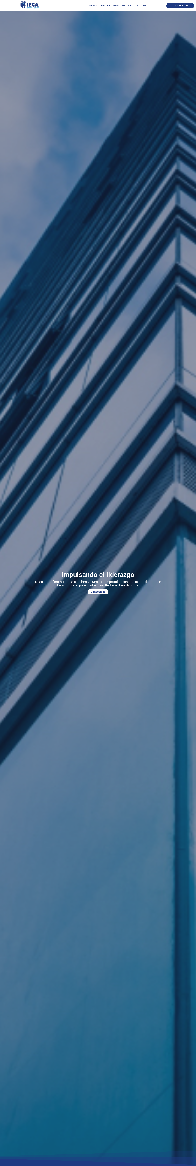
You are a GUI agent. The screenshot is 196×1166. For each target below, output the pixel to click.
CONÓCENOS (92, 6)
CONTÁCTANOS (141, 6)
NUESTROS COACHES (110, 6)
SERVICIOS (126, 6)
